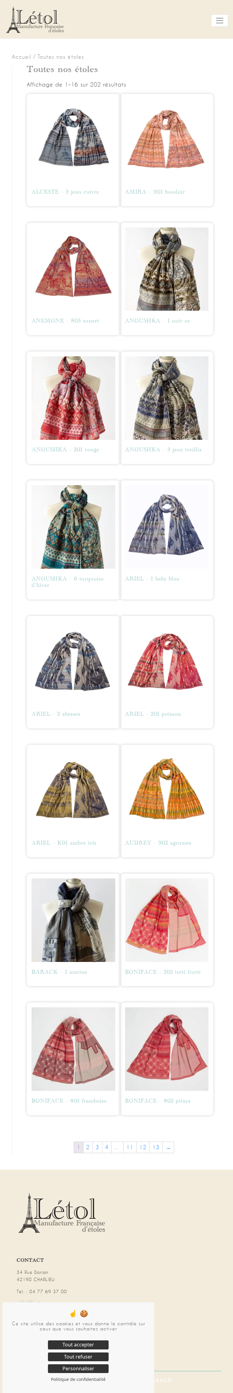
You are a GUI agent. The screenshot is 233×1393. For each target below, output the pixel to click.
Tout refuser (78, 1356)
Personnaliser (78, 1368)
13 (156, 1147)
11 (129, 1147)
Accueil (21, 57)
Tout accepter (78, 1344)
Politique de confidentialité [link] (78, 1379)
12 (143, 1147)
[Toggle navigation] (219, 21)
